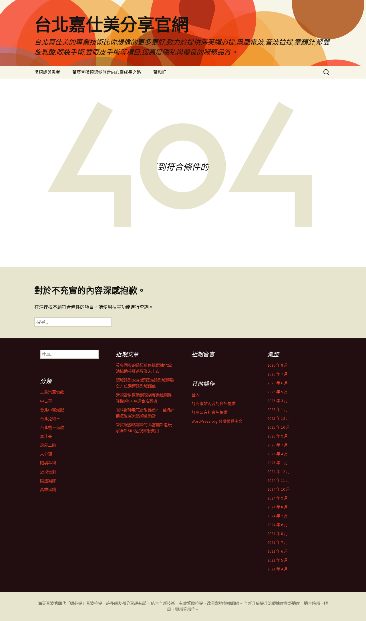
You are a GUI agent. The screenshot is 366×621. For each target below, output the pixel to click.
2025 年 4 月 (277, 453)
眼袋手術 (48, 463)
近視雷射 (48, 471)
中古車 (46, 401)
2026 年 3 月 (277, 400)
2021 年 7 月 (277, 542)
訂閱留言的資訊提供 (210, 412)
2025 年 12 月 (278, 418)
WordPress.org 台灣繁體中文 (217, 421)
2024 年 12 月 (278, 471)
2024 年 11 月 (278, 480)
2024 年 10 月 (278, 489)
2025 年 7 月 (277, 445)
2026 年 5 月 (277, 391)
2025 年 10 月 (278, 427)
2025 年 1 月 (277, 462)
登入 (196, 394)
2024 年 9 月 (277, 498)
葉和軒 (159, 72)
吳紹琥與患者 (47, 72)
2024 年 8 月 (277, 507)
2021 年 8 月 (277, 533)
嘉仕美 (46, 436)
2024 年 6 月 (277, 524)
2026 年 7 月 (277, 374)
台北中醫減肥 (52, 409)
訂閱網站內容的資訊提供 (214, 403)
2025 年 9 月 (277, 436)
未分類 (46, 454)
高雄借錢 (48, 489)
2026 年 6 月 (277, 383)
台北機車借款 (52, 427)
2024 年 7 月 (277, 515)
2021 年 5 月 (277, 560)
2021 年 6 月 (277, 551)
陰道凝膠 (48, 480)
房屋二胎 (48, 445)
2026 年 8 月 (277, 365)
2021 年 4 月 (277, 569)
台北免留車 (50, 418)
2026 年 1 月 (277, 409)
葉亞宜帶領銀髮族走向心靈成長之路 (106, 72)
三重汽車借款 (52, 392)
